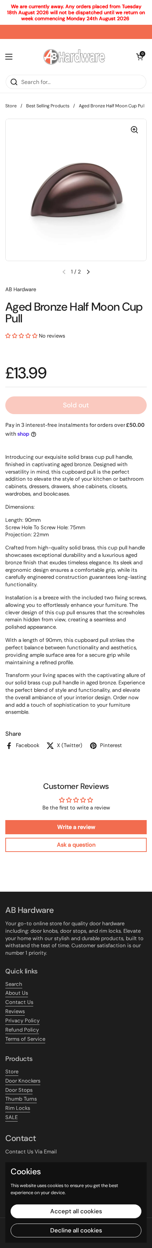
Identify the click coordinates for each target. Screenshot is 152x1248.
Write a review (76, 827)
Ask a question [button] (76, 844)
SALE (11, 1117)
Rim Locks (17, 1108)
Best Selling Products (47, 106)
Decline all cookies (76, 1230)
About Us (16, 992)
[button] (88, 272)
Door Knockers (22, 1080)
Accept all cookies (76, 1211)
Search (13, 984)
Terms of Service (25, 1039)
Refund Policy (22, 1029)
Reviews (15, 1011)
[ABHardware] (74, 57)
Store (11, 106)
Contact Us (19, 1002)
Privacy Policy (22, 1020)
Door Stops (19, 1090)
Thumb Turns (21, 1098)
